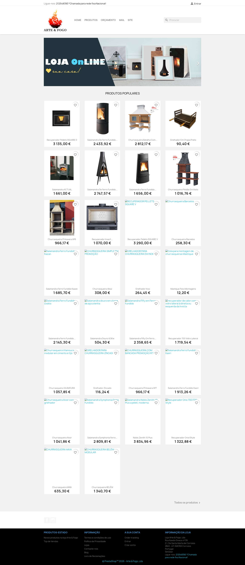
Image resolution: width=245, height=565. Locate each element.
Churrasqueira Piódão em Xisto (183, 189)
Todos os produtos (187, 502)
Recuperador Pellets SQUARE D (62, 140)
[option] (122, 62)
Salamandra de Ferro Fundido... (102, 140)
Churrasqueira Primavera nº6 (62, 239)
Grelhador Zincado (102, 388)
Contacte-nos (91, 548)
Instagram (53, 520)
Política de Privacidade (95, 541)
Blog (86, 552)
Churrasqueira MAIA (62, 487)
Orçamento (108, 20)
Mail (121, 20)
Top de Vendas (51, 541)
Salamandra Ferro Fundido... (142, 189)
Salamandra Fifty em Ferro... (142, 338)
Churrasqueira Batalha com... (142, 140)
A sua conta (132, 532)
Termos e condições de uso (97, 537)
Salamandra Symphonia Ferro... (102, 437)
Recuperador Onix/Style (183, 437)
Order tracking (132, 537)
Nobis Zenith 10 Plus (142, 437)
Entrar (128, 541)
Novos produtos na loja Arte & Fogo (61, 537)
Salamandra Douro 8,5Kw (102, 338)
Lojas (86, 545)
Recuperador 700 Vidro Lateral (183, 338)
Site (130, 20)
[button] (55, 62)
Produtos (91, 20)
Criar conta (130, 545)
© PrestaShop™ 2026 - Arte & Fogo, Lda (122, 561)
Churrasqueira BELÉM (102, 487)
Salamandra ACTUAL (62, 189)
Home (77, 20)
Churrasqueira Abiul (102, 288)
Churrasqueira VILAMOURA (62, 388)
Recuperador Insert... (102, 239)
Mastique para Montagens (183, 288)
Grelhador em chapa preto (183, 140)
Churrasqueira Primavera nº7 (143, 388)
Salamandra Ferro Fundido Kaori (183, 388)
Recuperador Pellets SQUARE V (143, 239)
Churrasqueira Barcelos (183, 239)
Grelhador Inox (143, 288)
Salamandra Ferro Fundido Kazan (62, 288)
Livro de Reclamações (94, 556)
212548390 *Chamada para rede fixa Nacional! (81, 3)
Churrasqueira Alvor (62, 437)
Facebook (47, 520)
